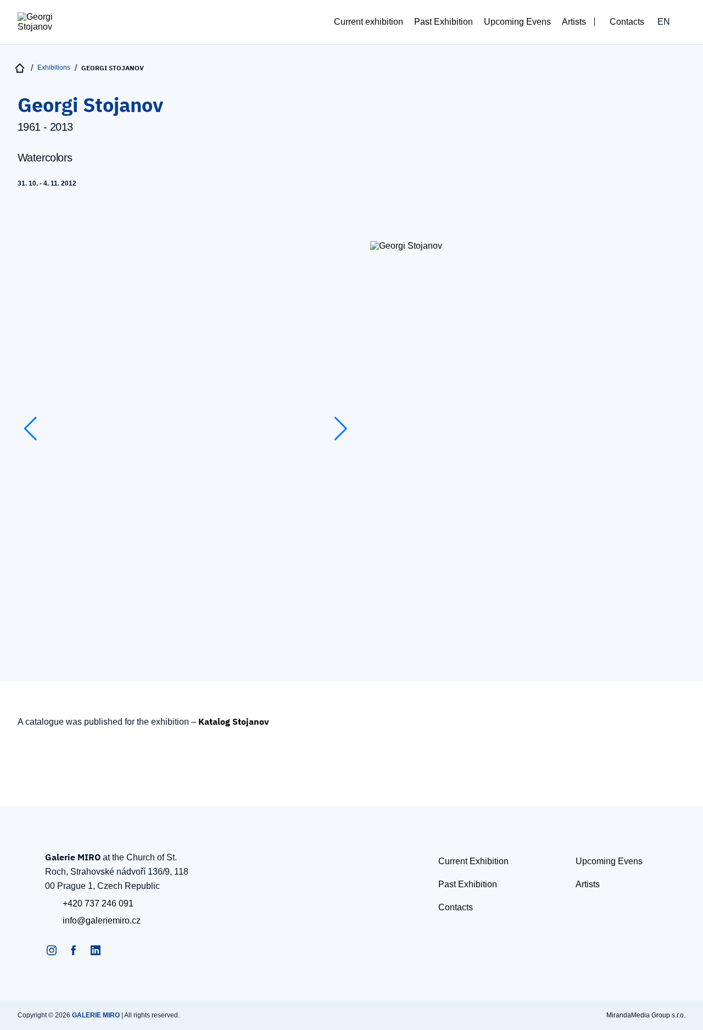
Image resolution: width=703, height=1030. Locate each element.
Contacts (627, 21)
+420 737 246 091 (98, 903)
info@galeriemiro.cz (102, 920)
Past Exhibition (443, 21)
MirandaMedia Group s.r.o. (645, 1015)
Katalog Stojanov (233, 721)
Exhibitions (53, 67)
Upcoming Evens (517, 21)
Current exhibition (368, 21)
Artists (574, 21)
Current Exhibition (473, 861)
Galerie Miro (96, 1015)
